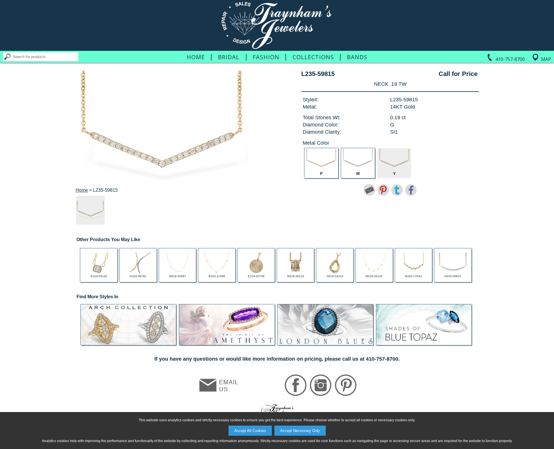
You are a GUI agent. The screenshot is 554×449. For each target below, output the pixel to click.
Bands (357, 57)
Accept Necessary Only (300, 430)
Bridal (228, 57)
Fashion (266, 57)
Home (196, 57)
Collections (313, 57)
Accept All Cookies (250, 430)
